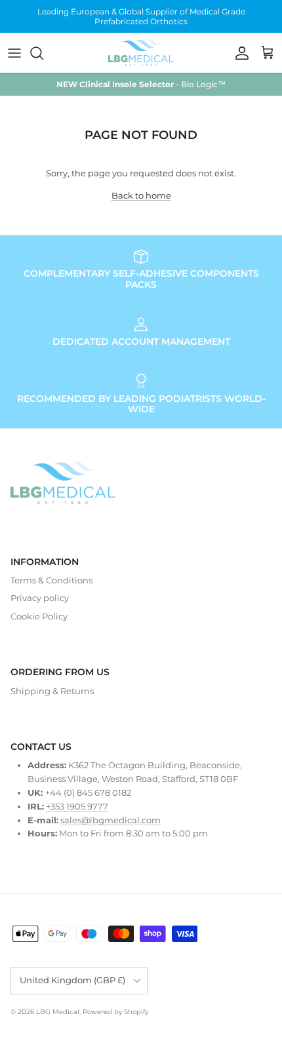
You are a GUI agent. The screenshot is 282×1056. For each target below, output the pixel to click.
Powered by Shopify (115, 1011)
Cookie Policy (39, 616)
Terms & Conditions (51, 580)
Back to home (141, 195)
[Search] (43, 53)
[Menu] (14, 53)
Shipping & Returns (52, 691)
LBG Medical (57, 1011)
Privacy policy (39, 598)
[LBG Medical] (141, 52)
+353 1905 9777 (77, 806)
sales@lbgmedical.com (110, 820)
